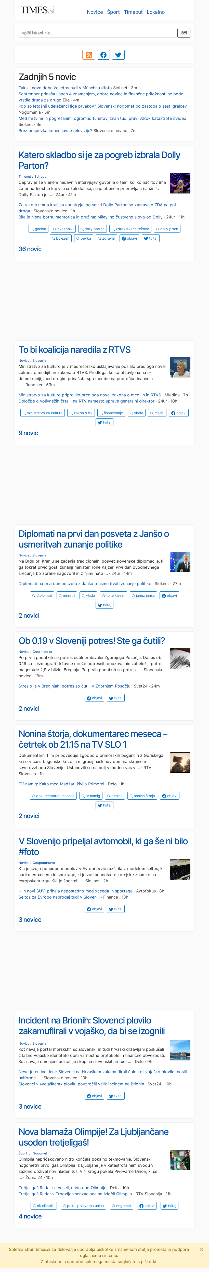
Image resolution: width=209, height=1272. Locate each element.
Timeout (133, 12)
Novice (95, 12)
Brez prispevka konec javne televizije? (55, 130)
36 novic (30, 249)
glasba (40, 229)
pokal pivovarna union (85, 1205)
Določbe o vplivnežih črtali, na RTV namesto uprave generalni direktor (86, 401)
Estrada (40, 176)
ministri (68, 595)
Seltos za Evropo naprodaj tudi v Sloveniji (59, 897)
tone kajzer (115, 595)
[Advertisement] (104, 300)
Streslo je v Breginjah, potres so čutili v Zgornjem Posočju (74, 686)
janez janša (145, 595)
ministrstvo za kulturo (44, 413)
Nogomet (40, 1153)
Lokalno (156, 12)
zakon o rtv (83, 413)
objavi (131, 238)
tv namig (92, 796)
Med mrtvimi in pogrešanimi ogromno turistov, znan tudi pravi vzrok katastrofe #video (102, 118)
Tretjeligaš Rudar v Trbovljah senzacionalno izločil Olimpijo (75, 1193)
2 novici (29, 615)
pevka (85, 238)
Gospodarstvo (44, 863)
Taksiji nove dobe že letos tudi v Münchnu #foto (65, 87)
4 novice (30, 1216)
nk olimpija (45, 1205)
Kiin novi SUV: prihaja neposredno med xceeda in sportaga (76, 890)
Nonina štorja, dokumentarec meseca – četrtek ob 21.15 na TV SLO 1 (93, 739)
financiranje (113, 413)
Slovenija (39, 360)
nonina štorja (144, 796)
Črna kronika (42, 652)
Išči (184, 32)
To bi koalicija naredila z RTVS (74, 349)
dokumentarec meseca (54, 796)
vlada (138, 413)
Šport (113, 12)
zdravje (108, 238)
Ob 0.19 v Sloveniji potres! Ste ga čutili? (92, 640)
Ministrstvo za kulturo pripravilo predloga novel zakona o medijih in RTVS (90, 394)
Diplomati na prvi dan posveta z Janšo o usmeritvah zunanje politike (94, 539)
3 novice (30, 919)
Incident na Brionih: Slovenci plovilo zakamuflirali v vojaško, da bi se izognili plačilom (92, 1031)
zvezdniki (64, 229)
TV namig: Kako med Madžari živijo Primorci (61, 783)
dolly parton (94, 229)
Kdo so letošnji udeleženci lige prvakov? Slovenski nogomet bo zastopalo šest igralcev (103, 106)
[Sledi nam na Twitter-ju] (118, 55)
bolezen (62, 238)
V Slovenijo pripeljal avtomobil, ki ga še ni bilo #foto (103, 846)
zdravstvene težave (132, 229)
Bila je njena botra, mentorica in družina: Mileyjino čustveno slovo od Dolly (91, 216)
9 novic (28, 433)
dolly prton (168, 229)
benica (116, 796)
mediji (158, 413)
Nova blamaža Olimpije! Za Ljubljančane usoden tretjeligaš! (93, 1137)
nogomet (123, 1205)
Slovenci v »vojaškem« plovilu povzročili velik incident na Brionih (81, 1083)
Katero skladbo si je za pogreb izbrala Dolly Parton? (99, 160)
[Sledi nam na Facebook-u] (103, 55)
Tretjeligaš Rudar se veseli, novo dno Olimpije (62, 1187)
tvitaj (152, 238)
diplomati (43, 595)
